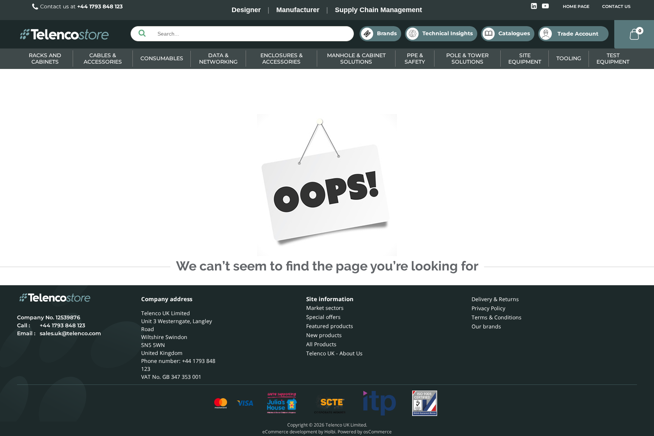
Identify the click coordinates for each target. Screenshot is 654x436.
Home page (576, 6)
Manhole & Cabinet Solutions (356, 58)
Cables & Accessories (103, 58)
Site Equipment (524, 58)
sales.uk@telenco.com (70, 333)
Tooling (568, 58)
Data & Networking (218, 58)
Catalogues (514, 33)
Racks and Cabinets (45, 58)
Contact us (616, 6)
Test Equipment (612, 58)
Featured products (329, 326)
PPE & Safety (415, 58)
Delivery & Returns (495, 299)
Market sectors (325, 307)
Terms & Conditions (497, 317)
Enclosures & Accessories (281, 58)
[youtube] (545, 6)
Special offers (323, 316)
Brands (387, 33)
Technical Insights (447, 33)
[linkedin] (534, 6)
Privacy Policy (488, 308)
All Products (321, 344)
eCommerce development (289, 431)
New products (324, 335)
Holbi (329, 431)
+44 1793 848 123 (100, 6)
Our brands (486, 326)
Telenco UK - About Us (334, 353)
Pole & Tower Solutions (467, 58)
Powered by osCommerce (365, 431)
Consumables (161, 58)
